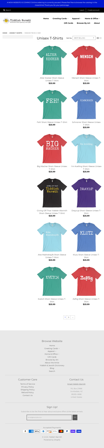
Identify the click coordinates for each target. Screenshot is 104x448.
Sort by (69, 38)
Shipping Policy (28, 390)
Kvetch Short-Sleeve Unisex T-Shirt (52, 300)
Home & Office (51, 354)
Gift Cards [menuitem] (68, 23)
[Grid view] (98, 38)
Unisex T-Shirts (15, 33)
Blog (52, 368)
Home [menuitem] (46, 18)
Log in (82, 10)
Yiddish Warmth (55, 437)
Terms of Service (27, 384)
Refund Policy (27, 392)
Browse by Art (52, 360)
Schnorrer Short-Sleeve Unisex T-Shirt (86, 123)
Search (52, 371)
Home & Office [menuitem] (91, 18)
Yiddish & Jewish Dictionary (52, 365)
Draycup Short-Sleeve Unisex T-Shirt (86, 211)
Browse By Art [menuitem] (83, 23)
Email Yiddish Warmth (76, 384)
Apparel (51, 351)
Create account (93, 10)
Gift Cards (52, 357)
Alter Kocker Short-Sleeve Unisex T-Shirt (52, 79)
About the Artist (52, 363)
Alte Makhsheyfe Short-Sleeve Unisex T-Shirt (52, 256)
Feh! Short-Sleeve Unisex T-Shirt (52, 122)
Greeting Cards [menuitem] (60, 18)
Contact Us (28, 395)
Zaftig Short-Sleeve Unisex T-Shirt (86, 300)
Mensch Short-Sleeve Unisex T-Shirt (86, 79)
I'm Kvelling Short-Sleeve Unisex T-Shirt (86, 167)
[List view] (100, 38)
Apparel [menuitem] (76, 18)
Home (5, 33)
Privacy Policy (27, 387)
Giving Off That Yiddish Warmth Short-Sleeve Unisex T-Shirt (52, 211)
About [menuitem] (97, 23)
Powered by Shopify (52, 440)
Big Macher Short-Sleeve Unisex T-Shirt (52, 167)
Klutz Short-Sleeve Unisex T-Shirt (86, 256)
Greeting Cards (51, 348)
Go (75, 417)
